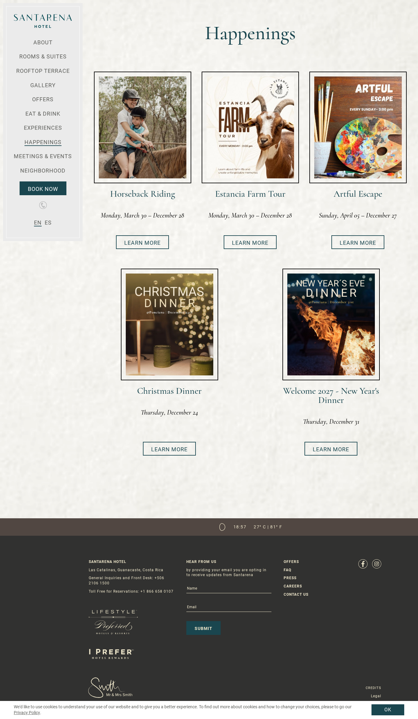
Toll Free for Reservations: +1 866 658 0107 (131, 591)
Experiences (43, 128)
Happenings (43, 142)
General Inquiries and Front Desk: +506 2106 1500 (126, 580)
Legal (376, 696)
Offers (43, 99)
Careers (293, 586)
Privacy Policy (27, 712)
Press (290, 578)
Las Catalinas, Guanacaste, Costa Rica (126, 570)
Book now (43, 189)
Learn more (142, 243)
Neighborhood (42, 170)
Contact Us (296, 594)
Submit (203, 628)
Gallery (43, 85)
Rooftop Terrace (43, 71)
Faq (287, 570)
